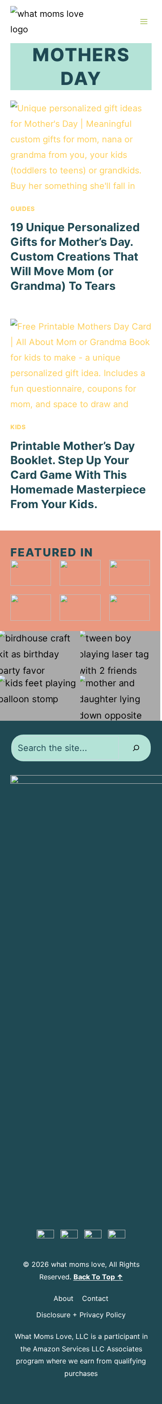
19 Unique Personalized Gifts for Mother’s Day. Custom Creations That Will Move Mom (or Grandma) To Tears (75, 256)
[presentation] (81, 148)
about (63, 1298)
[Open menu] (144, 21)
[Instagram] (93, 1238)
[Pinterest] (45, 1238)
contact (95, 1298)
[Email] (116, 1238)
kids (18, 426)
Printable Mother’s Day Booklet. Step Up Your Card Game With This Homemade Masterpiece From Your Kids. (78, 475)
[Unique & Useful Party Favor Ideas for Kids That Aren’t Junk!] (40, 653)
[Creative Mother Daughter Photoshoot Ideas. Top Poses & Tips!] (120, 698)
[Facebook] (69, 1238)
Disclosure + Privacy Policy (81, 1314)
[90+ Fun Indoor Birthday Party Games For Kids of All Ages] (40, 698)
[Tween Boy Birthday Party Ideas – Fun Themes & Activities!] (120, 653)
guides (22, 208)
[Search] (136, 748)
